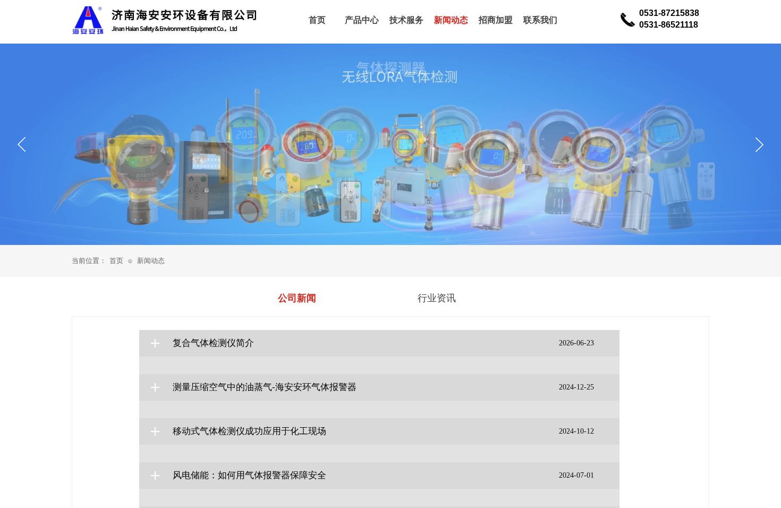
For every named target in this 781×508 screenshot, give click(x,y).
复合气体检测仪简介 (213, 343)
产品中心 (362, 19)
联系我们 (540, 19)
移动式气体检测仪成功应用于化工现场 (249, 431)
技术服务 (406, 19)
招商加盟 (496, 19)
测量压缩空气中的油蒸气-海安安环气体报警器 (264, 387)
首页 (116, 261)
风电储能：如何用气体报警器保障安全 (249, 475)
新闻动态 (151, 261)
